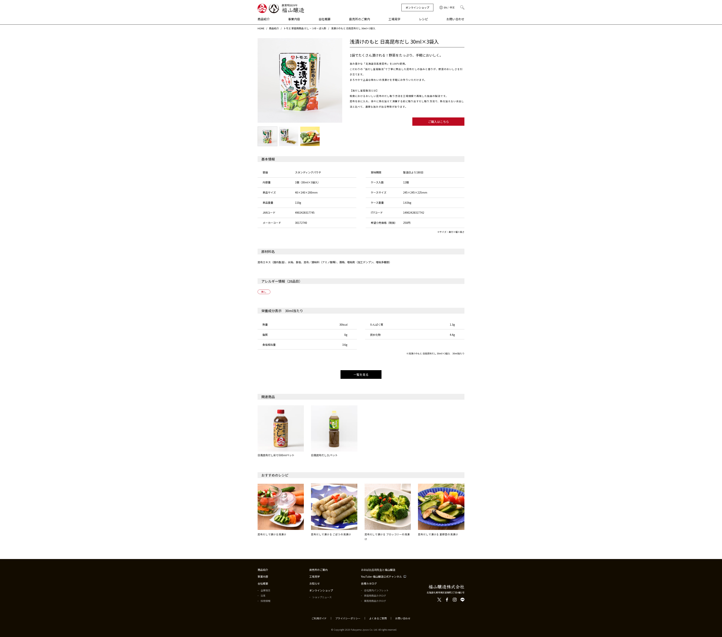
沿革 (263, 595)
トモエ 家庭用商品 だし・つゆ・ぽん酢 (305, 28)
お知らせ (314, 583)
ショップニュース (322, 597)
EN (445, 7)
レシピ (423, 19)
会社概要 (325, 19)
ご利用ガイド (319, 618)
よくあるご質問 (378, 618)
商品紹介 (264, 19)
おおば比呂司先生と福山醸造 (378, 570)
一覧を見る (361, 374)
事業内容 (294, 19)
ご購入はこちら (438, 121)
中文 (452, 7)
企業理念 (265, 590)
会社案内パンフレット (376, 590)
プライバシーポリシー (348, 618)
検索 (462, 7)
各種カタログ (369, 583)
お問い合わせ (455, 19)
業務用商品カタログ (375, 601)
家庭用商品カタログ (375, 595)
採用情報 (265, 601)
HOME (261, 28)
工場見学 (394, 19)
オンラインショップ (417, 7)
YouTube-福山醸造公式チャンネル (381, 576)
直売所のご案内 (359, 19)
